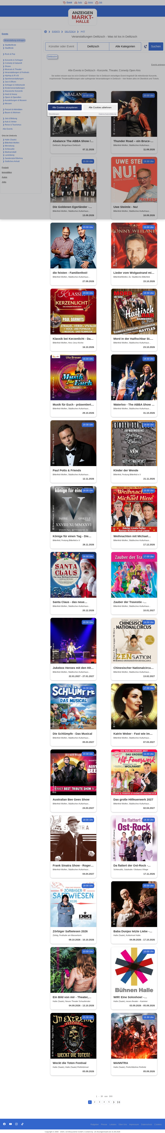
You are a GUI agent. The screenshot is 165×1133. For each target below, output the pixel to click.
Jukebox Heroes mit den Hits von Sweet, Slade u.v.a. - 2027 (73, 668)
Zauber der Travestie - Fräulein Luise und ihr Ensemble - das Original (129, 602)
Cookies (158, 1124)
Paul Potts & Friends (67, 470)
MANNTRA (120, 1063)
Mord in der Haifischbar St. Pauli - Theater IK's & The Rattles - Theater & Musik (131, 339)
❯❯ (118, 1102)
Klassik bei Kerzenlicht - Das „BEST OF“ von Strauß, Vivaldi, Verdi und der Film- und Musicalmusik (72, 339)
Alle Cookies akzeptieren (65, 107)
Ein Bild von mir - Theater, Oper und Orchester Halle (70, 997)
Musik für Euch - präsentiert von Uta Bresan (72, 405)
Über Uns (123, 1124)
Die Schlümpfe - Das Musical (72, 733)
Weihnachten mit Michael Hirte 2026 (130, 536)
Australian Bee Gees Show (71, 799)
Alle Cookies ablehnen (100, 107)
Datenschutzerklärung (107, 114)
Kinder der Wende (125, 470)
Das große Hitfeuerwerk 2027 (133, 799)
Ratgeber (95, 1124)
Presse (104, 1124)
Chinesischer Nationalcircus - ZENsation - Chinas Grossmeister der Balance (133, 668)
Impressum (134, 1124)
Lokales (112, 1124)
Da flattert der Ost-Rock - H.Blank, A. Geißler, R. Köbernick (130, 866)
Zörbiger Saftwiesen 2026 (70, 931)
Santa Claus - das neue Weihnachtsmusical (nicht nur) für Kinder (70, 602)
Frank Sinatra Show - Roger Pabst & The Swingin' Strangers (72, 866)
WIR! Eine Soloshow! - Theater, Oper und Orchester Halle (133, 997)
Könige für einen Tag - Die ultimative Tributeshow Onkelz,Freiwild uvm (70, 536)
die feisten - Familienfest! (70, 272)
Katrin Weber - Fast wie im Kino (131, 734)
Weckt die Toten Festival (69, 1063)
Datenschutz (146, 1124)
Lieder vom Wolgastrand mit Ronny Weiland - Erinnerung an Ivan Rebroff (132, 273)
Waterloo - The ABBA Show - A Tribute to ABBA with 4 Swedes (133, 405)
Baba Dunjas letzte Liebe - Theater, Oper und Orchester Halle (133, 931)
